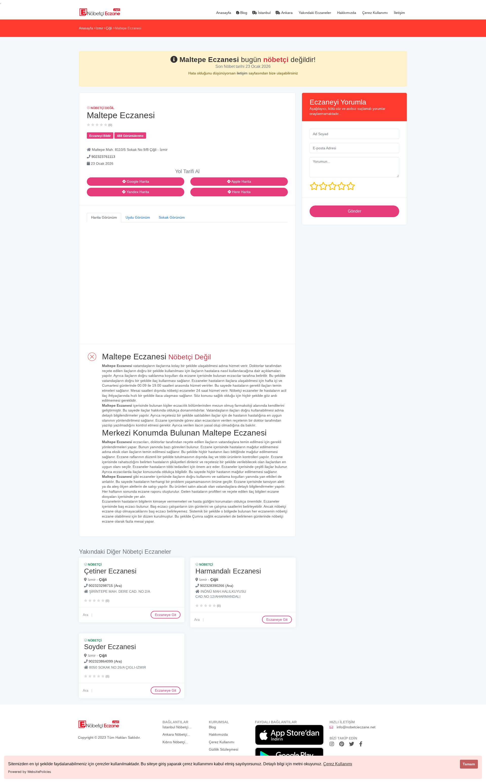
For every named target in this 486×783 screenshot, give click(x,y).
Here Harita (241, 192)
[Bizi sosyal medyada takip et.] (333, 744)
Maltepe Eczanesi (128, 28)
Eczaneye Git (165, 614)
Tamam (469, 764)
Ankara (286, 13)
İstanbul (264, 13)
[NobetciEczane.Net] (99, 12)
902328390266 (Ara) (216, 585)
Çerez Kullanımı (337, 764)
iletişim (243, 73)
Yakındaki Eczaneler (314, 13)
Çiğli (109, 28)
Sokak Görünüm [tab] (172, 217)
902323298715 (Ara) (105, 585)
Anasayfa (223, 13)
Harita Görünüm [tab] (104, 217)
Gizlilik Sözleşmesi (223, 749)
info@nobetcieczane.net (356, 727)
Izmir (99, 28)
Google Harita (137, 181)
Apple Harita (241, 181)
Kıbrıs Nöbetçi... (175, 742)
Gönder (354, 211)
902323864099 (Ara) (105, 662)
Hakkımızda (346, 13)
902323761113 (103, 157)
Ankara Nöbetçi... (176, 734)
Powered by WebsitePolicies (29, 772)
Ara (85, 614)
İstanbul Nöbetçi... (177, 727)
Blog (243, 13)
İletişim (399, 13)
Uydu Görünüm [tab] (138, 217)
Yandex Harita (137, 192)
